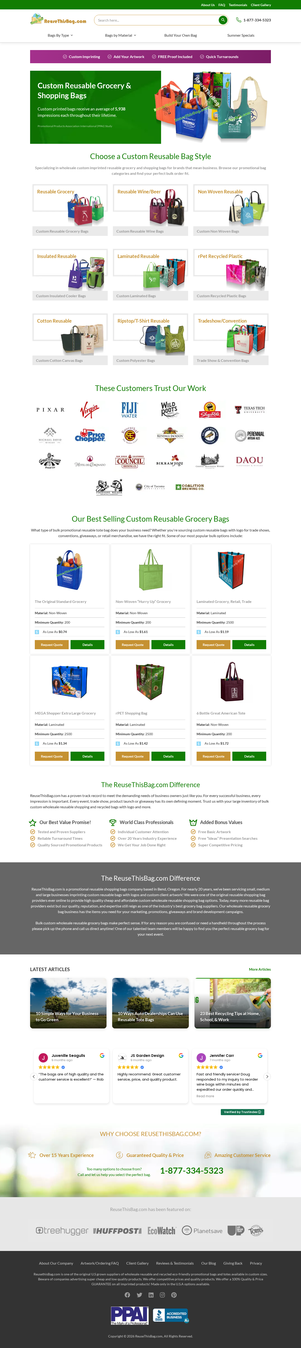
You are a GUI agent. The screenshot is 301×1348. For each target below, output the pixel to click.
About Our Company (56, 1263)
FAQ (221, 5)
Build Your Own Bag (180, 35)
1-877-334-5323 (257, 20)
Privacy (256, 1263)
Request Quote (52, 645)
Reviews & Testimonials (175, 1263)
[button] (267, 1076)
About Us (208, 5)
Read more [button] (205, 1096)
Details (88, 645)
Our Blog (208, 1263)
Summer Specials (240, 35)
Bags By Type (58, 35)
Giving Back (232, 1263)
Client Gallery (261, 5)
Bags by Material (118, 35)
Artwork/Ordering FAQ (100, 1263)
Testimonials (238, 5)
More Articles (260, 969)
